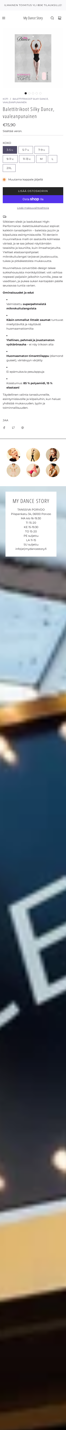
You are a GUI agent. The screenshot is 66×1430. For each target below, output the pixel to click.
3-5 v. (10, 150)
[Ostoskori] (59, 18)
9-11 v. (10, 159)
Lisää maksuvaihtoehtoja (33, 208)
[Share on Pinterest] (22, 427)
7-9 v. (41, 150)
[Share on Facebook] (4, 427)
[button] (26, 93)
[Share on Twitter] (13, 427)
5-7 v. (25, 150)
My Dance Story (33, 17)
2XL (9, 168)
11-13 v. (27, 159)
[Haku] (52, 18)
